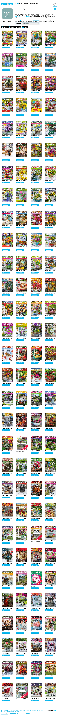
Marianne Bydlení (23, 710)
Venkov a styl (29, 710)
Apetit (11, 710)
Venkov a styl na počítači (46, 13)
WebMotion (28, 713)
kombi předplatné (36, 20)
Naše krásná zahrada (10, 711)
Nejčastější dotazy (34, 3)
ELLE (14, 710)
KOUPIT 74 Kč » (34, 588)
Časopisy (17, 3)
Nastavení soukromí (4, 714)
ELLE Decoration (41, 710)
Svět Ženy (34, 710)
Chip (37, 710)
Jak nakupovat (26, 3)
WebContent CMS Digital (14, 713)
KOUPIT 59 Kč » (5, 47)
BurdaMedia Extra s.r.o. (5, 710)
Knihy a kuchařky (18, 711)
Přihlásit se (55, 6)
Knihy (20, 3)
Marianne (17, 710)
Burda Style (3, 711)
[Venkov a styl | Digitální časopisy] (7, 4)
